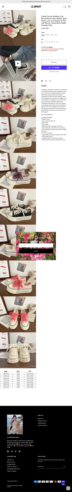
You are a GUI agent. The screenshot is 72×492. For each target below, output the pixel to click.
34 (42, 42)
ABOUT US (40, 418)
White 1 (43, 34)
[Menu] (3, 7)
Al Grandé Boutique (14, 485)
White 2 (48, 34)
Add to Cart (54, 62)
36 (47, 42)
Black (52, 34)
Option (43, 32)
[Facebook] (31, 256)
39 (54, 42)
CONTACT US (10, 459)
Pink (56, 34)
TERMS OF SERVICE (12, 466)
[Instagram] (34, 256)
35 (44, 42)
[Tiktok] (37, 256)
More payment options (54, 71)
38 (52, 42)
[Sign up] (64, 466)
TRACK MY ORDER (11, 471)
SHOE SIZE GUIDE (42, 425)
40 (57, 42)
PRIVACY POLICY (11, 462)
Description (44, 85)
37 (49, 42)
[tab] (44, 85)
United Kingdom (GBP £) (12, 481)
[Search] (65, 7)
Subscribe (36, 251)
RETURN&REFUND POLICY (13, 469)
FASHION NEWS (42, 423)
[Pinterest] (41, 256)
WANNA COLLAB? (42, 421)
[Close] (53, 234)
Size (42, 39)
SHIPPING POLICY (11, 464)
